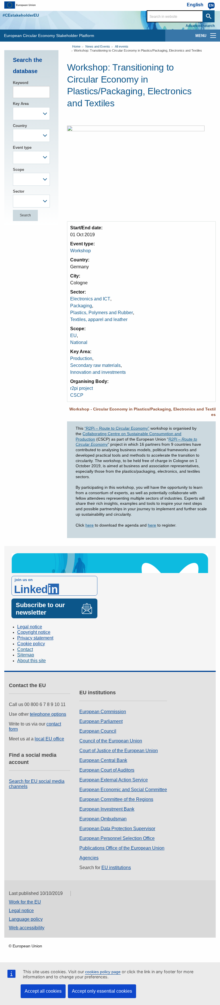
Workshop (80, 250)
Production (81, 358)
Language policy (26, 919)
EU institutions (116, 867)
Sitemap (25, 654)
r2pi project (81, 388)
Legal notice (29, 626)
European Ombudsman (103, 818)
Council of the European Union (110, 740)
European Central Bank (103, 760)
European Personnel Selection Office (117, 838)
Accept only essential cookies (102, 991)
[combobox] (31, 113)
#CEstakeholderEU (21, 15)
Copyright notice (33, 632)
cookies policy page (103, 971)
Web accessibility (26, 927)
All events (121, 46)
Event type (22, 147)
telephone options (48, 714)
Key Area (21, 103)
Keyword (20, 83)
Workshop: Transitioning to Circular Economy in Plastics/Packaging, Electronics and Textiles (138, 50)
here (89, 525)
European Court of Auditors (106, 770)
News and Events (97, 46)
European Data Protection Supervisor (117, 828)
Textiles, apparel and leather (98, 319)
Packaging (81, 305)
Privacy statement (35, 638)
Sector (18, 191)
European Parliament (101, 721)
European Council (97, 731)
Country (20, 126)
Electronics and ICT (90, 298)
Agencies (89, 857)
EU (73, 335)
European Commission (102, 711)
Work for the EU (25, 902)
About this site (31, 660)
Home (76, 46)
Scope (18, 169)
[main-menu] (213, 35)
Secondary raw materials (95, 365)
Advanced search (200, 26)
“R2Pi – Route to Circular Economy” (117, 428)
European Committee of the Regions (116, 799)
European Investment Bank (106, 809)
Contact (25, 649)
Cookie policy (31, 643)
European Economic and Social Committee (123, 789)
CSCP (76, 395)
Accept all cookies (43, 991)
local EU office (49, 738)
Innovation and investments (98, 372)
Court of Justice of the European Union (118, 750)
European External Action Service (113, 779)
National (78, 342)
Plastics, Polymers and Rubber (101, 312)
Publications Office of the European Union (121, 848)
